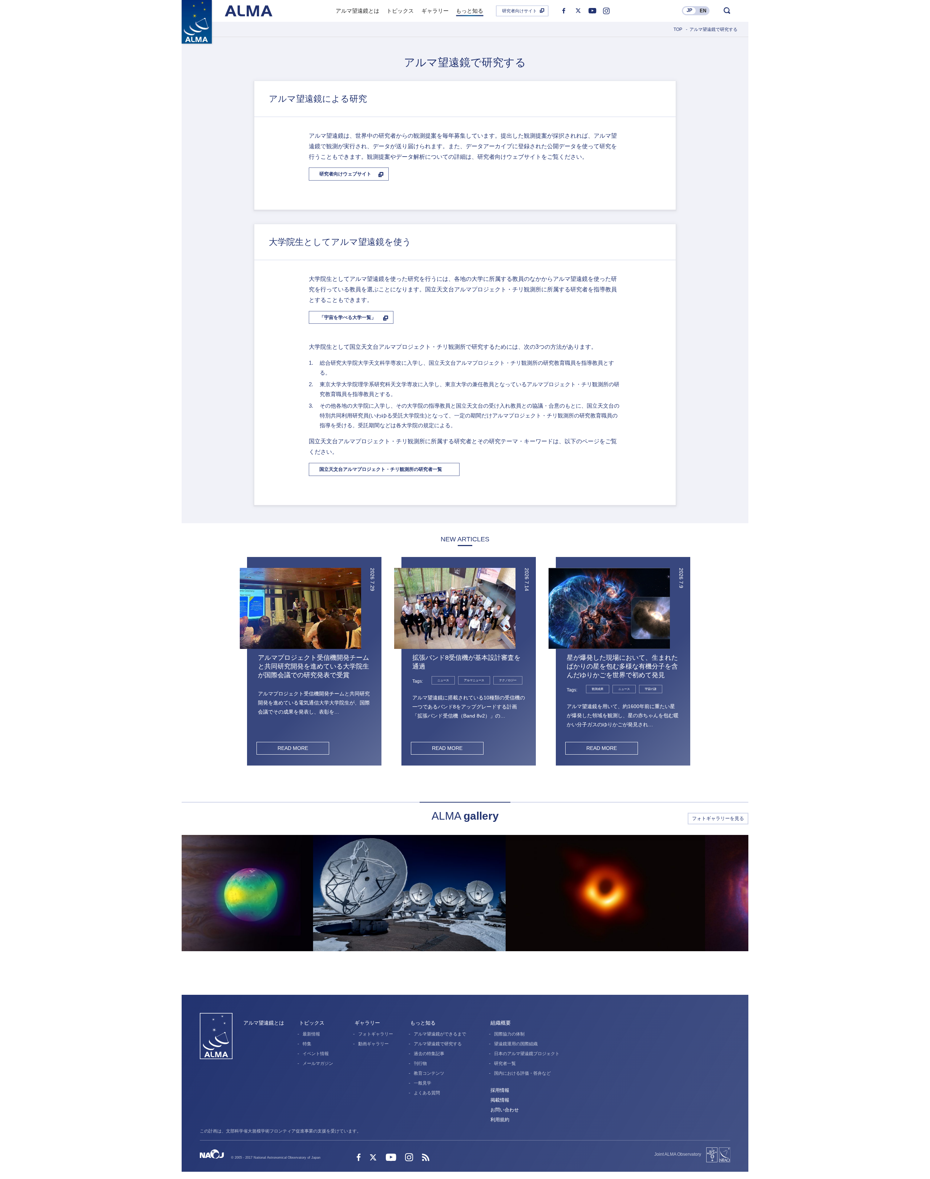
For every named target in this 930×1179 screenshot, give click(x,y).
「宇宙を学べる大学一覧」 (347, 317)
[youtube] (592, 10)
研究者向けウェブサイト (345, 174)
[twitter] (578, 10)
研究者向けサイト (519, 10)
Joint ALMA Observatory (677, 1154)
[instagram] (606, 10)
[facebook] (563, 10)
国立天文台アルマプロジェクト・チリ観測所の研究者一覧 (380, 469)
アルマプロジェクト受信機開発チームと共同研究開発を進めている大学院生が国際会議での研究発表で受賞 (313, 666)
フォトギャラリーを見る (718, 818)
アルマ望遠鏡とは (263, 1022)
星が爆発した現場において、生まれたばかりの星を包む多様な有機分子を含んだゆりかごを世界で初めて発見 (622, 666)
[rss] (425, 1158)
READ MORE (293, 748)
